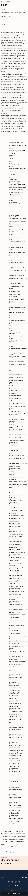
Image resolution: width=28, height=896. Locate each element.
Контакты (13, 873)
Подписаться (24, 877)
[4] (14, 549)
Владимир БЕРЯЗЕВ (5, 2)
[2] (20, 486)
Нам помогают (20, 873)
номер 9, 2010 (22, 12)
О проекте (6, 873)
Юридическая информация (14, 890)
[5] (21, 745)
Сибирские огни (15, 12)
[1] (18, 182)
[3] (23, 515)
